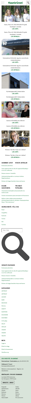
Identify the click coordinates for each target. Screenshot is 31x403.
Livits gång (4, 321)
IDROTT (4, 309)
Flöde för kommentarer (7, 349)
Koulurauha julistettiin (7, 165)
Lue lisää (15, 29)
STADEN (4, 330)
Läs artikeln (15, 36)
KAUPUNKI (4, 312)
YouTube (4, 224)
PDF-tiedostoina (11, 377)
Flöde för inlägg (5, 346)
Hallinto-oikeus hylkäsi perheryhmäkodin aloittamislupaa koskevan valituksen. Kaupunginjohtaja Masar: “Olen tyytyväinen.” (15, 200)
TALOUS (4, 336)
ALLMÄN (4, 297)
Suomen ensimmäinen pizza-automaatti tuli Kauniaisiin (15, 195)
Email (3, 210)
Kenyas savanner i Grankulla (9, 173)
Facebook (4, 215)
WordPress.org (5, 352)
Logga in (4, 343)
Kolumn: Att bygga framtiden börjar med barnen (13, 181)
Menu (3, 2)
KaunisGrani (15, 3)
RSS (2, 221)
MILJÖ (3, 324)
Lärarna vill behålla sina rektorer (15, 121)
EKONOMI (4, 303)
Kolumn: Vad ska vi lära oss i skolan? (15, 150)
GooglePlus (4, 212)
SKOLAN (4, 327)
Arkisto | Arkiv (8, 383)
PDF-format (13, 379)
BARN (3, 300)
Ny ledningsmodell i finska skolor (15, 91)
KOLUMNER (5, 315)
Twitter (3, 218)
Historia (4, 306)
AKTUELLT (4, 291)
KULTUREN (4, 318)
